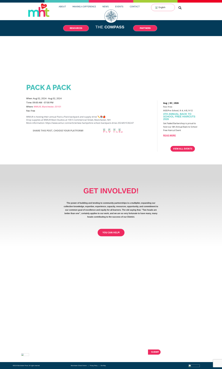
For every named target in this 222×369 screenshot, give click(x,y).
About (62, 6)
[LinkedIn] (115, 130)
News (105, 6)
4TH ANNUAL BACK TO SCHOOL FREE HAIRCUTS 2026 (179, 117)
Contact (135, 6)
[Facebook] (105, 130)
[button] (180, 8)
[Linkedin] (195, 353)
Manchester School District (79, 365)
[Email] (120, 130)
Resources (51, 343)
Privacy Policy (94, 365)
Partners (50, 348)
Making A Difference (84, 6)
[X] (110, 130)
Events (119, 6)
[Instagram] (199, 353)
